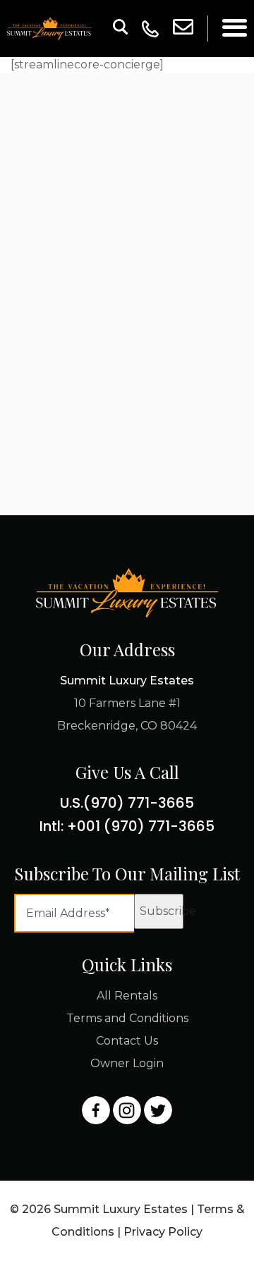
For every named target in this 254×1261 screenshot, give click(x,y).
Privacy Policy (162, 1231)
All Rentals (127, 995)
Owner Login (127, 1063)
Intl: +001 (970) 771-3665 (127, 826)
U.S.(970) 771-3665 (127, 803)
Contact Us (127, 1040)
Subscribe (161, 911)
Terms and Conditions (127, 1018)
